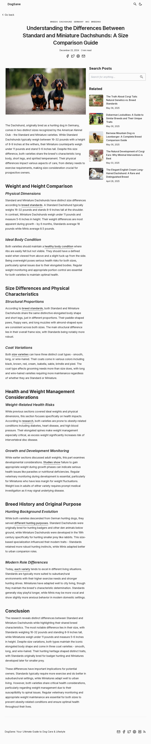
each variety (22, 569)
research (27, 420)
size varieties (20, 354)
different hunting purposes (31, 523)
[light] (140, 4)
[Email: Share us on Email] (83, 56)
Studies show (51, 462)
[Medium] (139, 731)
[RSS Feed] (144, 731)
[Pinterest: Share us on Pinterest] (78, 56)
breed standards (32, 205)
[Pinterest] (134, 731)
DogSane (14, 4)
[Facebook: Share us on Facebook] (67, 56)
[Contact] (118, 731)
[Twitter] (129, 731)
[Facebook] (124, 731)
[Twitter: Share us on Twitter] (72, 56)
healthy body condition (59, 246)
